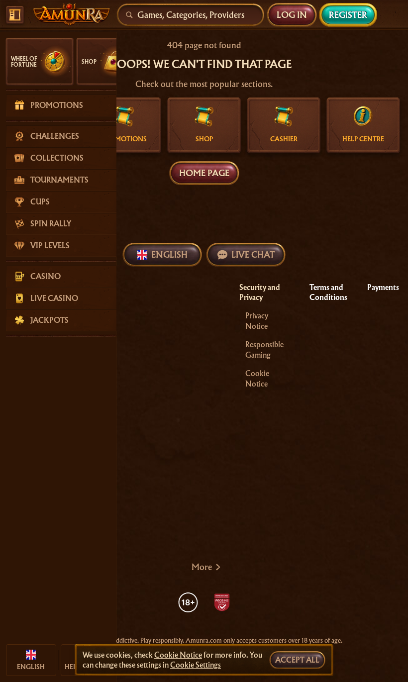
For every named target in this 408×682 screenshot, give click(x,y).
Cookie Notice (257, 379)
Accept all (297, 660)
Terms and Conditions (328, 292)
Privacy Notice (256, 321)
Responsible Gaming (264, 350)
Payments (383, 287)
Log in (292, 14)
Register (348, 14)
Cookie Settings (195, 665)
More (202, 567)
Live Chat (253, 254)
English (169, 254)
